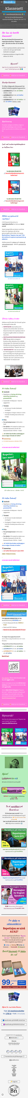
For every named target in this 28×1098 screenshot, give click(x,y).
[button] (1, 2)
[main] (14, 14)
